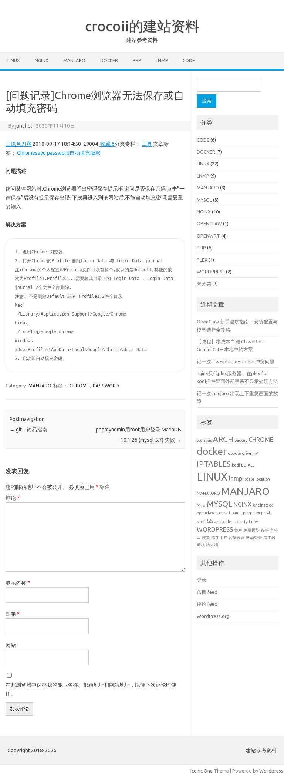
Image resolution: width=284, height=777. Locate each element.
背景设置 (237, 537)
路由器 (269, 537)
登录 (201, 579)
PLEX (202, 259)
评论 (13, 498)
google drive (239, 453)
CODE (189, 60)
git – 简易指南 (28, 430)
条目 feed (207, 592)
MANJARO (74, 60)
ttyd (246, 521)
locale (248, 479)
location (263, 479)
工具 (147, 144)
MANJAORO (208, 493)
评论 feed (207, 603)
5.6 (199, 440)
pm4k (266, 513)
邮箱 (13, 614)
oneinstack (263, 505)
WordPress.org (213, 616)
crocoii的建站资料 (142, 26)
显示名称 (18, 583)
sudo (237, 521)
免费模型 (251, 530)
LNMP (162, 60)
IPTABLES (214, 464)
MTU (201, 505)
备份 (265, 530)
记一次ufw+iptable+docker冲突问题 (235, 361)
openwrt (222, 513)
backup (240, 440)
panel (236, 513)
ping (247, 513)
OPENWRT (208, 235)
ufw (254, 521)
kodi (236, 465)
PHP (137, 60)
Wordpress (271, 770)
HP (255, 453)
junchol (23, 126)
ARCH (223, 439)
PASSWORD (106, 385)
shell (201, 521)
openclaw (205, 513)
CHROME (79, 385)
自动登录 (254, 537)
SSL (211, 520)
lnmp (235, 478)
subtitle (224, 521)
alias (207, 440)
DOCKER (109, 60)
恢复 (206, 537)
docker (212, 451)
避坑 (201, 544)
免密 (238, 530)
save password (52, 153)
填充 (85, 153)
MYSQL (204, 199)
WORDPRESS (211, 271)
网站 (11, 645)
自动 (75, 153)
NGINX (41, 60)
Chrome (26, 153)
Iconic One (201, 770)
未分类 (204, 283)
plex (256, 513)
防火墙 (212, 544)
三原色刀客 (18, 144)
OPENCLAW (209, 223)
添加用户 (219, 537)
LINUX (13, 60)
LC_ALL (248, 465)
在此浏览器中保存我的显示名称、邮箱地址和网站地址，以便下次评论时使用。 (91, 689)
